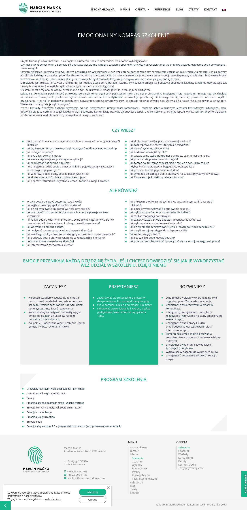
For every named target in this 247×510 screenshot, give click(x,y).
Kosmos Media (141, 475)
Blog (179, 9)
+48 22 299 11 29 (77, 474)
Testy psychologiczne (144, 478)
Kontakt (210, 9)
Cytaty (193, 9)
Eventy (136, 472)
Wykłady (137, 465)
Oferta (140, 9)
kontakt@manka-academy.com (86, 478)
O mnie (125, 9)
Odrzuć (92, 499)
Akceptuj (92, 492)
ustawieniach (53, 499)
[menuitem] (224, 6)
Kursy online (139, 468)
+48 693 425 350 (77, 471)
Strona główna (102, 9)
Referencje (162, 9)
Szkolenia (137, 458)
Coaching (137, 461)
